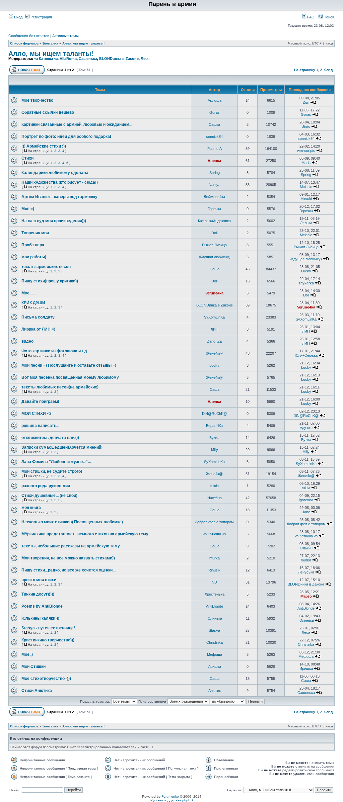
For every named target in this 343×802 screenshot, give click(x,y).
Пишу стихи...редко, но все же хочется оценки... (68, 570)
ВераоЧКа (214, 426)
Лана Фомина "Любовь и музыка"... (56, 461)
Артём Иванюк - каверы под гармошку (59, 196)
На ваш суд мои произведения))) (53, 220)
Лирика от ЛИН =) (38, 329)
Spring (214, 173)
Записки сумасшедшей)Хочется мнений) (61, 447)
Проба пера (32, 245)
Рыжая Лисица (214, 245)
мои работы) (33, 257)
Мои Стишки (33, 666)
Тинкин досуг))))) (37, 594)
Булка (214, 438)
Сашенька (88, 59)
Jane (306, 512)
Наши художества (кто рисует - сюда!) (59, 182)
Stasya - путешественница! (48, 628)
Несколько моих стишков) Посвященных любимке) (72, 522)
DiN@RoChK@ (214, 414)
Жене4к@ (214, 353)
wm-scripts (306, 151)
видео (27, 341)
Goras (214, 112)
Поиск (328, 17)
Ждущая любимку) (214, 257)
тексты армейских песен (46, 266)
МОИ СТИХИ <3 (36, 413)
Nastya (214, 185)
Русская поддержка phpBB (171, 800)
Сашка (214, 124)
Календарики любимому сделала (54, 172)
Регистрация (40, 17)
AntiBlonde (214, 606)
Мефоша (214, 654)
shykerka (306, 283)
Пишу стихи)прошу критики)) (49, 281)
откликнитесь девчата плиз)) (50, 437)
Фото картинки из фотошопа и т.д (54, 351)
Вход (17, 17)
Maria (306, 163)
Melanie (306, 187)
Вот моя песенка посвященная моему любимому (70, 377)
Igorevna (306, 500)
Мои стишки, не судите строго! (51, 471)
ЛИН (214, 329)
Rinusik (214, 570)
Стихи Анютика (36, 690)
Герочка (214, 209)
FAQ (310, 17)
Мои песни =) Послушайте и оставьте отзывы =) (68, 365)
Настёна (214, 498)
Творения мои (35, 233)
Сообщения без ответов (28, 36)
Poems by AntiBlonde (42, 606)
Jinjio (306, 126)
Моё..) (27, 654)
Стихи (27, 158)
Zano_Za (214, 341)
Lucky (306, 271)
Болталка (50, 43)
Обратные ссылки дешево (47, 112)
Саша (214, 269)
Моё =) (27, 208)
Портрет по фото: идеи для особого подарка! (66, 136)
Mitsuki (306, 199)
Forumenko (170, 796)
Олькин (306, 548)
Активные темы (65, 36)
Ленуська (306, 572)
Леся (145, 59)
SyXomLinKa (214, 317)
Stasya (214, 630)
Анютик (214, 691)
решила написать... (40, 425)
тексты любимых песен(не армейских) (59, 387)
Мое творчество (37, 100)
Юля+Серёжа (306, 355)
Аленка (214, 161)
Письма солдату (38, 317)
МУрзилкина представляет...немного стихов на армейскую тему (84, 534)
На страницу (304, 70)
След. (329, 70)
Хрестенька (214, 594)
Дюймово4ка (214, 197)
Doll (214, 233)
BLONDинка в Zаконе (119, 59)
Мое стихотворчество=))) (46, 678)
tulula (214, 486)
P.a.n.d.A (214, 149)
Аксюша (214, 100)
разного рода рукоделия (45, 485)
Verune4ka (214, 293)
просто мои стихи (38, 579)
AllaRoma (68, 59)
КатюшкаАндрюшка (214, 221)
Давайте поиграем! (40, 401)
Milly (214, 450)
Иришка (214, 666)
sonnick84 (214, 137)
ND (214, 582)
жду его (306, 428)
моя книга (31, 507)
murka (214, 558)
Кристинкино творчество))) (47, 640)
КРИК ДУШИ (33, 302)
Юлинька (214, 618)
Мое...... (28, 293)
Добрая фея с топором (214, 522)
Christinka (214, 642)
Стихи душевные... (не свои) (49, 495)
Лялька (306, 223)
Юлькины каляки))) (40, 618)
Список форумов (24, 43)
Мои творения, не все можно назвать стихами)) (68, 558)
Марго (306, 596)
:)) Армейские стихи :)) (43, 146)
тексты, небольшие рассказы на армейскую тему (70, 546)
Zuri (306, 102)
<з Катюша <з (46, 59)
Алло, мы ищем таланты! (83, 43)
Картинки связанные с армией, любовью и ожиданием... (76, 124)
